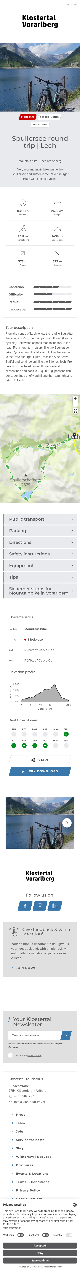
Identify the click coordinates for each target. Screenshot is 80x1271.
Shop (20, 1148)
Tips (13, 577)
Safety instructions (29, 554)
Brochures (24, 1165)
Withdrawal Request (33, 1157)
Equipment (21, 565)
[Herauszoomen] (75, 404)
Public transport (26, 519)
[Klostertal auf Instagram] (40, 906)
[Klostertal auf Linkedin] (54, 906)
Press (20, 1114)
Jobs (20, 1131)
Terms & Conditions (32, 1182)
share (43, 760)
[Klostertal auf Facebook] (25, 906)
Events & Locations (32, 1173)
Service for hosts (30, 1140)
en (75, 5)
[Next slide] (67, 822)
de (67, 5)
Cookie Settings (29, 1199)
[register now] (66, 1035)
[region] (40, 469)
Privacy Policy (28, 1190)
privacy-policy (34, 1055)
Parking (17, 530)
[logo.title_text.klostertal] (40, 21)
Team (20, 1123)
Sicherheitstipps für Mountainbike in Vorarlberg (39, 591)
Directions (20, 542)
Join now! (25, 968)
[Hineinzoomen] (75, 398)
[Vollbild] (75, 411)
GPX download (43, 771)
